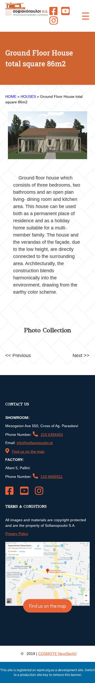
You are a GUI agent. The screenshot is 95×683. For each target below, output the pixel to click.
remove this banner (67, 675)
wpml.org (43, 670)
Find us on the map (28, 451)
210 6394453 (52, 434)
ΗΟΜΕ (10, 96)
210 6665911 (52, 476)
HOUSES (28, 96)
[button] (85, 16)
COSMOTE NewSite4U (57, 654)
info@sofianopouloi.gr (35, 443)
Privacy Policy (16, 534)
